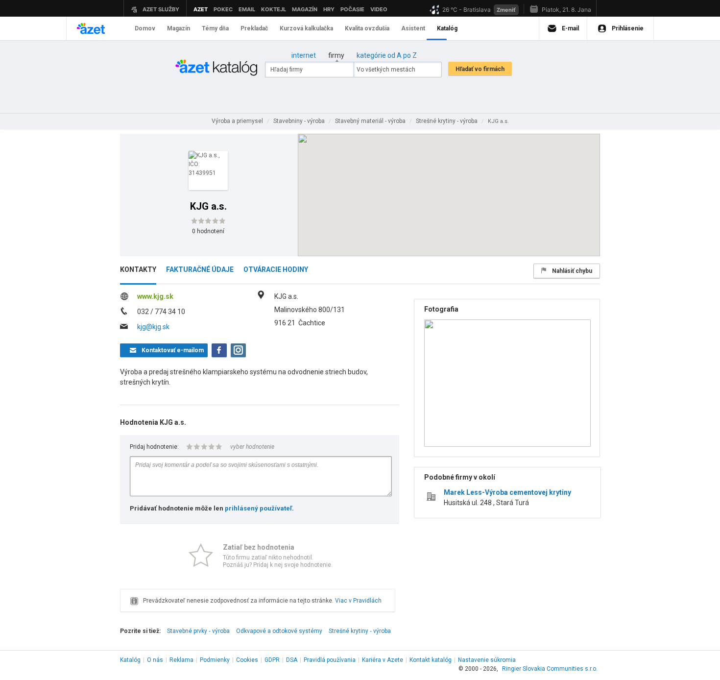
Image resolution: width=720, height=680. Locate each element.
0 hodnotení (208, 231)
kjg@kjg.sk (153, 327)
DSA (291, 659)
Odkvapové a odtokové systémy (279, 631)
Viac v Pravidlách (358, 600)
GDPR (272, 659)
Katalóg (130, 659)
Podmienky (215, 659)
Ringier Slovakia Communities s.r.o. (550, 668)
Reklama (181, 659)
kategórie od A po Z (387, 55)
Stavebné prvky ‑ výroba (198, 631)
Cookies (247, 659)
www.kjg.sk (155, 296)
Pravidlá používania (330, 659)
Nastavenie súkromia (487, 659)
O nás (155, 659)
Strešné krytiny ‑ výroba (360, 631)
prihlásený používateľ (258, 508)
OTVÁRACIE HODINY (275, 269)
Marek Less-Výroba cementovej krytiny (507, 492)
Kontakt (430, 659)
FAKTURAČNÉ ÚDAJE (200, 269)
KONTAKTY (138, 269)
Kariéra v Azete (382, 659)
